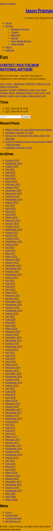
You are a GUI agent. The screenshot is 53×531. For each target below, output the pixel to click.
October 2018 (12, 379)
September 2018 (13, 382)
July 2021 (10, 280)
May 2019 (10, 358)
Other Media (17, 44)
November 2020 (13, 304)
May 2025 (10, 175)
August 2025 (11, 166)
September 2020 (13, 310)
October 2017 (12, 415)
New (36, 92)
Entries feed (11, 515)
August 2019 (11, 349)
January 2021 (12, 298)
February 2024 (12, 220)
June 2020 (10, 319)
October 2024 (12, 196)
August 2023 (11, 232)
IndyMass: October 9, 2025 (18, 147)
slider (11, 95)
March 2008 (11, 499)
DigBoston (23, 89)
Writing (9, 26)
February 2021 (12, 295)
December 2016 (13, 445)
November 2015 (13, 484)
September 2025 (13, 163)
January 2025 (12, 187)
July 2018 (10, 388)
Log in (8, 512)
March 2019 (11, 364)
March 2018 (11, 400)
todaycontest (34, 95)
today (24, 95)
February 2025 (12, 184)
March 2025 (11, 181)
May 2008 (10, 493)
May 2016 (10, 466)
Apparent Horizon (20, 29)
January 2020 (12, 334)
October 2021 (12, 271)
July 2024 (10, 205)
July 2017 (10, 424)
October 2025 (12, 160)
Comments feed (13, 518)
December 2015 (13, 481)
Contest (12, 89)
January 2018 (12, 406)
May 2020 (10, 322)
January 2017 (12, 442)
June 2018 (10, 391)
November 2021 (13, 268)
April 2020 (10, 325)
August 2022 (11, 244)
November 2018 (13, 376)
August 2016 (11, 457)
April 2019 (10, 361)
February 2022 (12, 259)
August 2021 (11, 277)
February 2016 (12, 475)
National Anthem (24, 92)
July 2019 (10, 352)
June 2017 (10, 427)
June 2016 (10, 463)
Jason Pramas (39, 11)
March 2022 (11, 256)
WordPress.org (13, 521)
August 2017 (11, 421)
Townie (14, 32)
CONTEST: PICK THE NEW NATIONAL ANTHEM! (19, 67)
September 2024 (13, 199)
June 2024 (10, 208)
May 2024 (10, 211)
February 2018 (12, 403)
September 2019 (13, 346)
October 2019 (12, 343)
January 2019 (12, 370)
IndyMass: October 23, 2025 (19, 132)
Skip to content (7, 3)
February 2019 (12, 367)
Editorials (15, 35)
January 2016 (12, 478)
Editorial (41, 83)
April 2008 (10, 496)
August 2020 (11, 313)
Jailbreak (9, 50)
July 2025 (10, 169)
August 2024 (11, 202)
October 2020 (12, 307)
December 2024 (13, 190)
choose (3, 89)
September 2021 (13, 274)
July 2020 (10, 316)
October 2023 (12, 226)
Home (8, 23)
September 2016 (13, 454)
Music (12, 92)
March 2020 (11, 328)
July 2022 (10, 247)
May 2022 (10, 253)
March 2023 (11, 235)
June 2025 (10, 172)
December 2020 (13, 301)
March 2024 (11, 217)
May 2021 (10, 286)
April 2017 (10, 433)
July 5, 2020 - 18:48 (9, 83)
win (44, 95)
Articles (14, 38)
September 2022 (13, 241)
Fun (48, 83)
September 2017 (13, 418)
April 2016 (10, 469)
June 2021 (10, 283)
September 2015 (13, 490)
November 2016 (13, 448)
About (8, 47)
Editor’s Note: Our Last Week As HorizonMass (28, 129)
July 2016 (10, 460)
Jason (22, 83)
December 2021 (13, 265)
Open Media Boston (21, 41)
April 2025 (10, 178)
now (42, 92)
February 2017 (12, 439)
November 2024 (13, 193)
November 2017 (13, 412)
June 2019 (10, 355)
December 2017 (13, 409)
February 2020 (12, 331)
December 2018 (13, 373)
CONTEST (30, 83)
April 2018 (10, 397)
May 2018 (10, 394)
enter (32, 89)
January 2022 (12, 262)
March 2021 (11, 292)
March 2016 (11, 472)
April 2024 (10, 214)
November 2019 (13, 340)
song (17, 95)
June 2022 (10, 250)
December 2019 (13, 337)
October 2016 (12, 451)
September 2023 (13, 229)
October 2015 (12, 487)
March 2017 (11, 436)
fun (38, 89)
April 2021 (10, 289)
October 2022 (12, 238)
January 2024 (12, 223)
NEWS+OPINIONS (9, 86)
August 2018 (11, 385)
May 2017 (10, 430)
